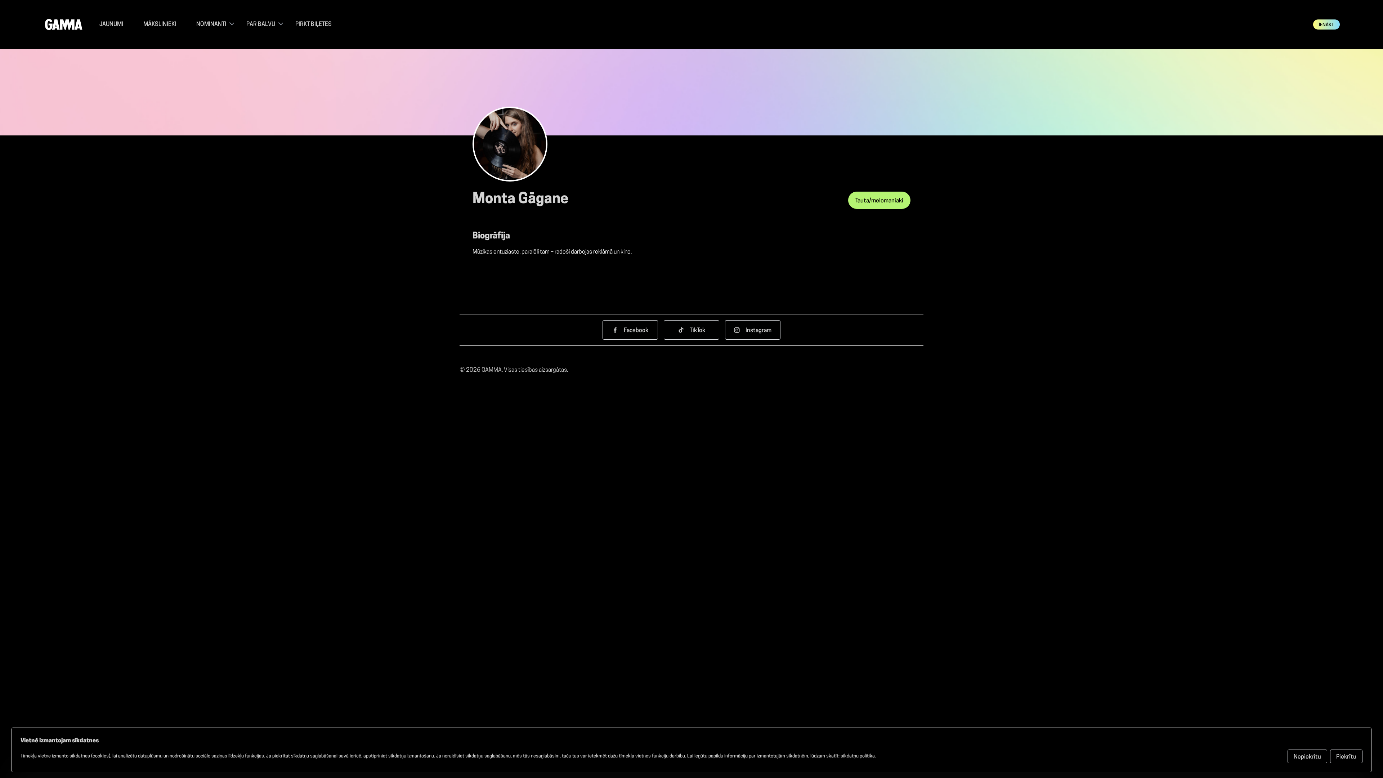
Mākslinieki (159, 24)
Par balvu (260, 24)
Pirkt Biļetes (313, 24)
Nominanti (211, 24)
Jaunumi (111, 24)
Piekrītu (1346, 757)
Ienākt (1326, 25)
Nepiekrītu (1307, 757)
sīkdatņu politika (858, 756)
